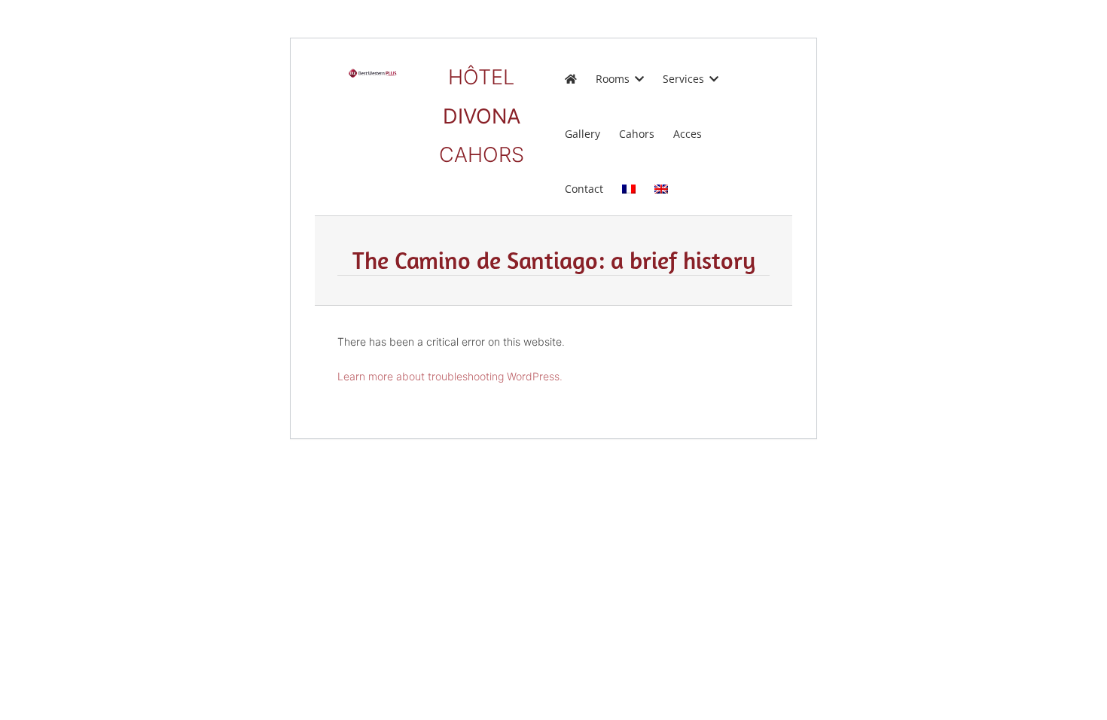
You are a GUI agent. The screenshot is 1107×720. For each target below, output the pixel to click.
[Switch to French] (629, 187)
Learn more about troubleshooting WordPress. (450, 376)
